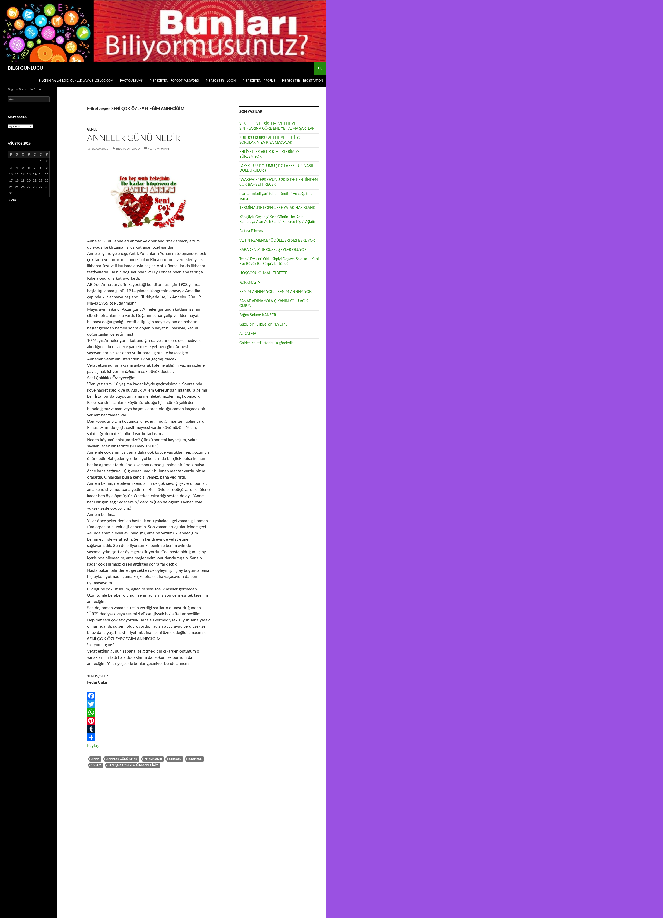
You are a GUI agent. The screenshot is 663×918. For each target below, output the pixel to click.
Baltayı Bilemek (251, 231)
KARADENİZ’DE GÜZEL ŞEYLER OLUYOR (273, 250)
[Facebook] (148, 696)
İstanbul (195, 758)
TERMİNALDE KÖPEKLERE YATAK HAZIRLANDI (278, 208)
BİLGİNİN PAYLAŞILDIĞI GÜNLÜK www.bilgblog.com (76, 80)
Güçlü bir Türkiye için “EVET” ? (263, 324)
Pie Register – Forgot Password (174, 80)
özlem (96, 765)
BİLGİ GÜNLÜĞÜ (25, 68)
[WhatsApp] (148, 712)
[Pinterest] (148, 721)
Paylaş (93, 745)
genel (92, 129)
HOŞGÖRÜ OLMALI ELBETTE (263, 273)
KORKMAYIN (250, 282)
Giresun (175, 758)
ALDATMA (247, 334)
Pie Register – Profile (259, 80)
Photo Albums (131, 80)
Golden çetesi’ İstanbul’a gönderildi (266, 343)
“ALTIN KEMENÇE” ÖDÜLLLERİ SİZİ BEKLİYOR (277, 240)
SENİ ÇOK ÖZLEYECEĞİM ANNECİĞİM (133, 765)
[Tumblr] (148, 729)
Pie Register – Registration (302, 80)
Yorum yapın (158, 148)
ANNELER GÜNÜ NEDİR (133, 138)
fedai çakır (153, 758)
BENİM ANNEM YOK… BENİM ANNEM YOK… (276, 292)
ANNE (95, 758)
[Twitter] (148, 704)
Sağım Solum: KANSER (257, 315)
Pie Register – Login (221, 80)
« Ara (12, 199)
